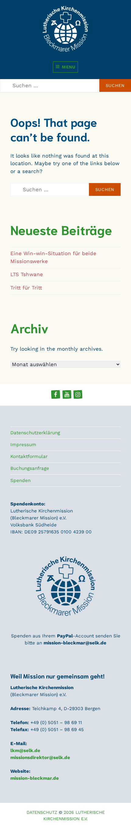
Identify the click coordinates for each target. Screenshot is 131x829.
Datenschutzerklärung (35, 432)
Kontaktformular (29, 456)
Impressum (23, 444)
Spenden (20, 480)
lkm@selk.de (25, 750)
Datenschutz (42, 812)
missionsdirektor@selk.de (40, 757)
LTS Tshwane (26, 274)
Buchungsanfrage (29, 468)
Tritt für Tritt (26, 288)
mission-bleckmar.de (34, 778)
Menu (69, 66)
